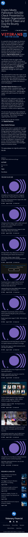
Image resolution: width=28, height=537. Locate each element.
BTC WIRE (3, 203)
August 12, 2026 (4, 484)
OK (14, 269)
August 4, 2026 (4, 505)
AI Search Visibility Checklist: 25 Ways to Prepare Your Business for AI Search (10, 495)
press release (7, 148)
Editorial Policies (10, 528)
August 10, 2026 (4, 491)
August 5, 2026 (4, 499)
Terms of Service (6, 525)
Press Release (4, 172)
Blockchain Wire (4, 165)
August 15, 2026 (4, 478)
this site (3, 150)
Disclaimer (22, 525)
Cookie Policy (19, 528)
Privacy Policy (20, 267)
